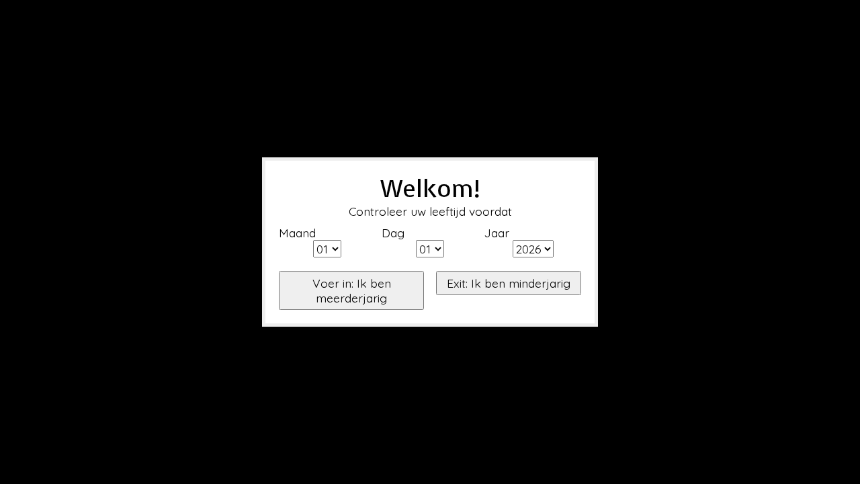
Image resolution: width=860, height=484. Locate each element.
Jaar (496, 232)
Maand (297, 232)
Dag (393, 232)
